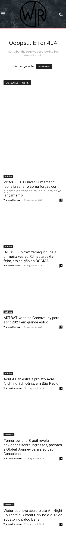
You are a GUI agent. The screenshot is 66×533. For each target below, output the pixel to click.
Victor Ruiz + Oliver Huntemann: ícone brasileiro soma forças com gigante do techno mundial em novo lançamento (32, 188)
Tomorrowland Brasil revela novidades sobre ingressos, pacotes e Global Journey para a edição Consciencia (33, 447)
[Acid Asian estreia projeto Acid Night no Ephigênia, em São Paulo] (33, 355)
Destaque (9, 434)
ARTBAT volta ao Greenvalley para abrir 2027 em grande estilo (31, 320)
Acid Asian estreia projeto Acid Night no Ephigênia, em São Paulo (31, 381)
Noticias (8, 176)
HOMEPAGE (44, 66)
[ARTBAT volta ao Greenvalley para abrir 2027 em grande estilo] (33, 294)
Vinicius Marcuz (12, 200)
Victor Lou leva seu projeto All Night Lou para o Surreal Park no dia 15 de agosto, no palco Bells (33, 515)
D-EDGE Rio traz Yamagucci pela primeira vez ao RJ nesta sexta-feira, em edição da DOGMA (30, 256)
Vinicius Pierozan (13, 388)
